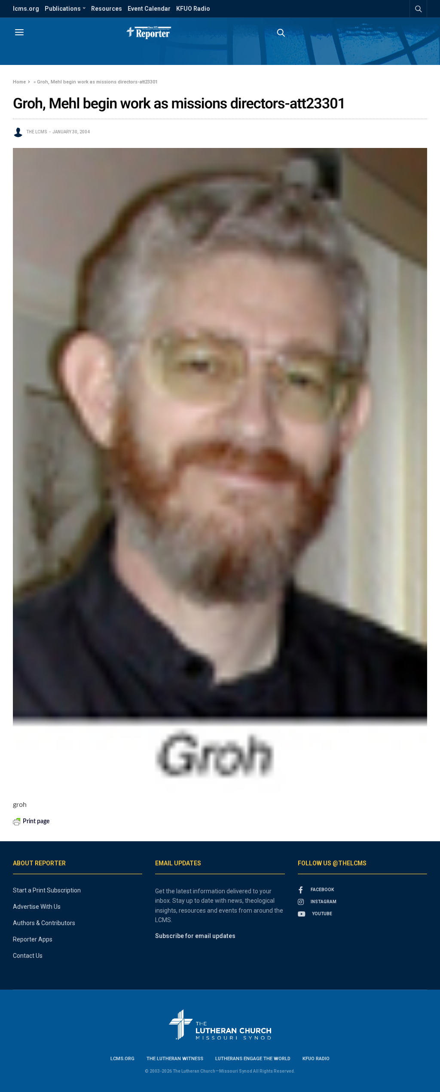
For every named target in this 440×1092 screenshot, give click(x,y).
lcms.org (26, 8)
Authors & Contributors (44, 923)
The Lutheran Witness (175, 1058)
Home (19, 82)
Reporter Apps (32, 939)
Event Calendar (149, 8)
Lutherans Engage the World (252, 1058)
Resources (106, 8)
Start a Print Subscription (47, 890)
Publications (63, 8)
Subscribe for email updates (195, 935)
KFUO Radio (193, 8)
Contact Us (28, 955)
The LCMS (36, 131)
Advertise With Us (37, 906)
